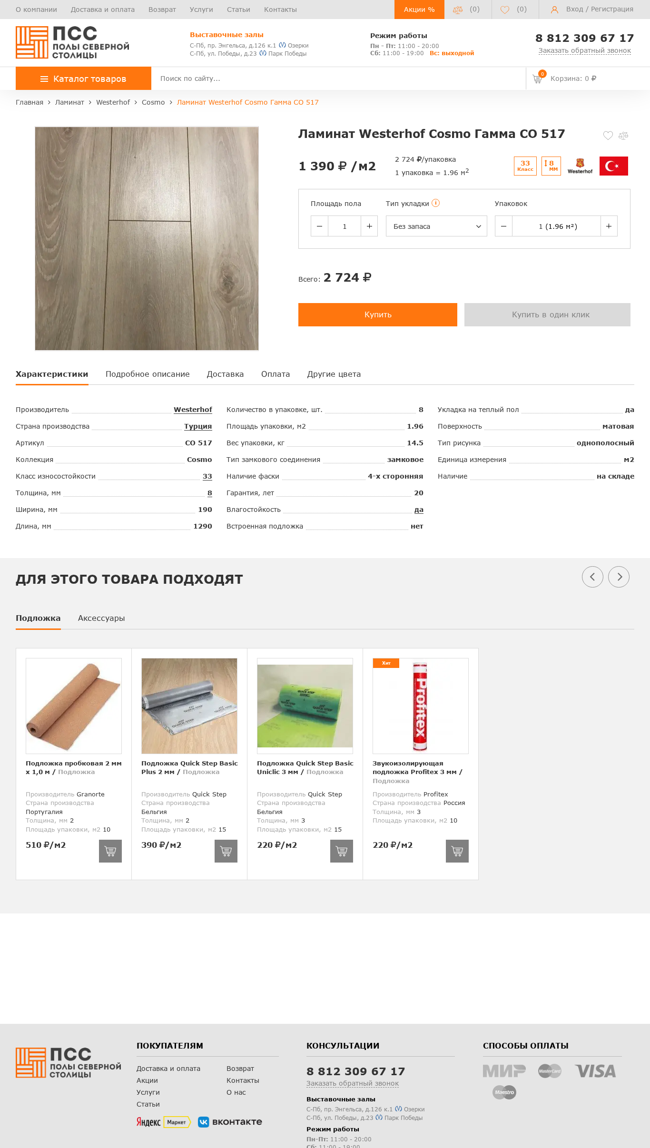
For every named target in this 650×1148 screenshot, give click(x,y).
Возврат (162, 9)
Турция (198, 426)
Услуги (201, 9)
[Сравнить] (623, 135)
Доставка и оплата (103, 9)
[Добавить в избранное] (608, 135)
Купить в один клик (551, 314)
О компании (36, 9)
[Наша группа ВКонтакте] (230, 1122)
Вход (574, 9)
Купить (378, 314)
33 (207, 476)
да (418, 509)
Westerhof (193, 409)
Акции (147, 1080)
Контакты (280, 9)
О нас (236, 1092)
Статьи (238, 9)
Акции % (419, 9)
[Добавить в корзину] (110, 851)
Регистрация (612, 9)
